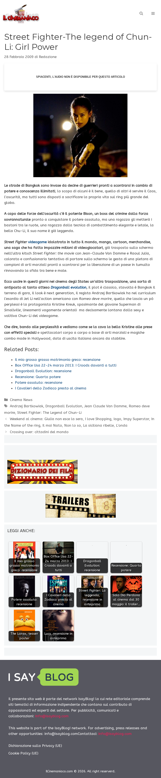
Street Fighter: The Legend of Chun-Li (49, 412)
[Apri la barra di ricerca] (141, 13)
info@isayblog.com (52, 716)
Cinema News (21, 400)
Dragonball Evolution (63, 406)
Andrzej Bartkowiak (26, 406)
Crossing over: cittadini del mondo (39, 432)
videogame (38, 242)
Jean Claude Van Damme (105, 406)
